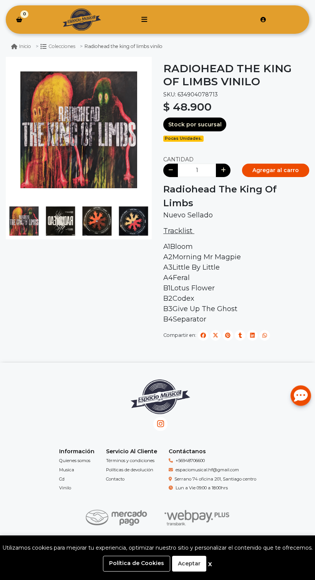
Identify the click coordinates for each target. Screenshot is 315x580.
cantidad (178, 159)
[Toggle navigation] (144, 20)
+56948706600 (190, 460)
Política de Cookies (136, 563)
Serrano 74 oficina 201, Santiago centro (215, 479)
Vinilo (65, 488)
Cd (62, 479)
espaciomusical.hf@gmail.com (207, 469)
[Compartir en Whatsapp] (264, 335)
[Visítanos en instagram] (160, 424)
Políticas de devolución (129, 469)
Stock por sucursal (195, 124)
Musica (66, 469)
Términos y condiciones (130, 460)
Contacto (115, 479)
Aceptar (189, 563)
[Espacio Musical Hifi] (81, 20)
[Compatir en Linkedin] (252, 335)
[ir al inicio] (160, 402)
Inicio (25, 46)
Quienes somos (74, 460)
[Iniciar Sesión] (263, 20)
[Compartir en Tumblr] (240, 335)
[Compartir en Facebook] (203, 335)
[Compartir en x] (215, 335)
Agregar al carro (275, 170)
